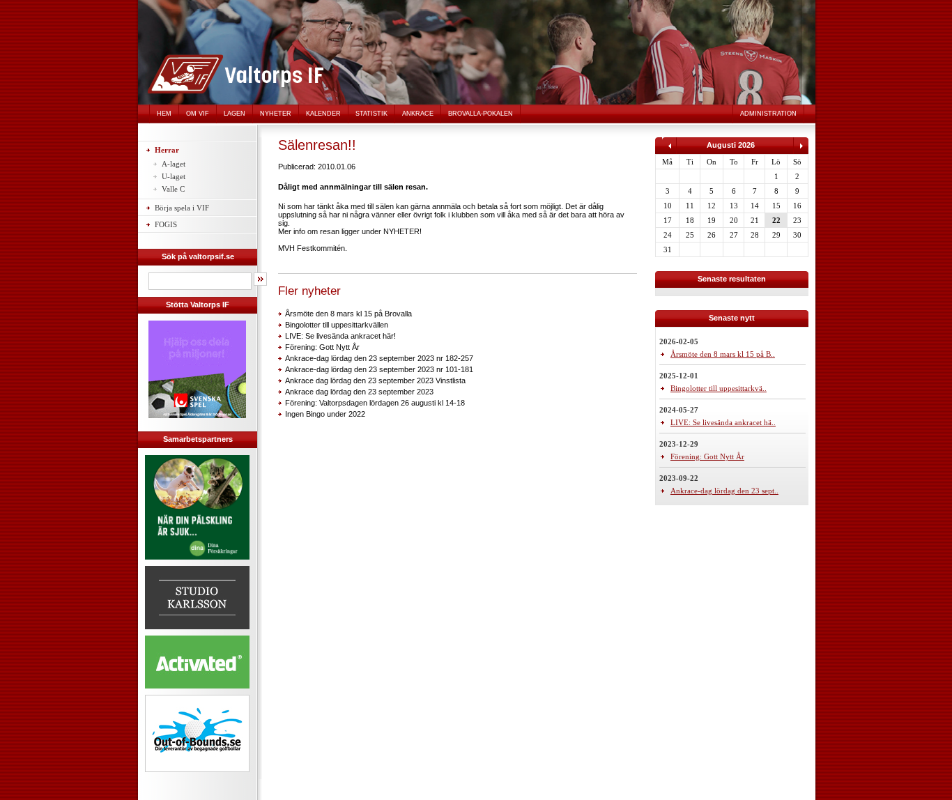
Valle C (173, 189)
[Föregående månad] (669, 151)
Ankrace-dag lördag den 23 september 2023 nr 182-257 (379, 358)
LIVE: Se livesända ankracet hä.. (723, 422)
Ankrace (417, 113)
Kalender (323, 113)
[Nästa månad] (800, 151)
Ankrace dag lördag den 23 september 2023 (359, 391)
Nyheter (275, 113)
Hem (164, 113)
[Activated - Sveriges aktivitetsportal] (197, 690)
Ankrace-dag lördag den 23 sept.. (724, 490)
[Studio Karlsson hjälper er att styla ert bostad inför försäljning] (197, 631)
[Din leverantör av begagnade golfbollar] (197, 733)
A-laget (173, 164)
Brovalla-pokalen (480, 113)
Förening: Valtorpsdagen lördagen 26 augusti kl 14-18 (375, 403)
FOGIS (166, 224)
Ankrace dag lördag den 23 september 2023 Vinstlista (375, 380)
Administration (768, 113)
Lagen (234, 113)
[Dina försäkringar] (197, 561)
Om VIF (197, 113)
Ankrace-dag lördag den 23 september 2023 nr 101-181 (379, 369)
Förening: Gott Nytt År (322, 347)
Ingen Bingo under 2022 (325, 414)
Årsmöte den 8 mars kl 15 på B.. (722, 354)
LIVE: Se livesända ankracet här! (340, 336)
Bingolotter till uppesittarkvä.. (718, 388)
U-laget (173, 176)
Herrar (167, 150)
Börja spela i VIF (182, 207)
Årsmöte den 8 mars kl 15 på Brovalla (348, 313)
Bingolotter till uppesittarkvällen (336, 325)
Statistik (371, 113)
